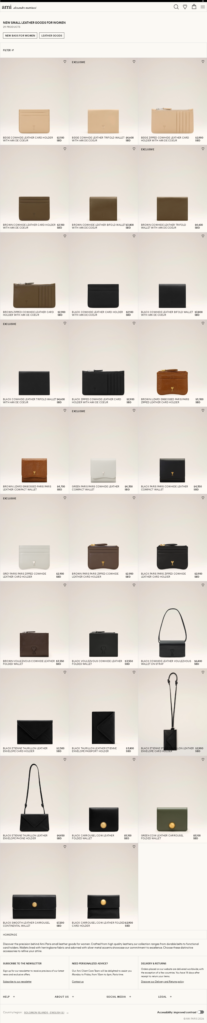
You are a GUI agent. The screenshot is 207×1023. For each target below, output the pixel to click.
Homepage (10, 934)
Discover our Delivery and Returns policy (162, 981)
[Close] (203, 1)
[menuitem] (19, 6)
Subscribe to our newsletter (17, 981)
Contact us (77, 981)
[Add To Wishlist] (65, 62)
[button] (180, 1012)
